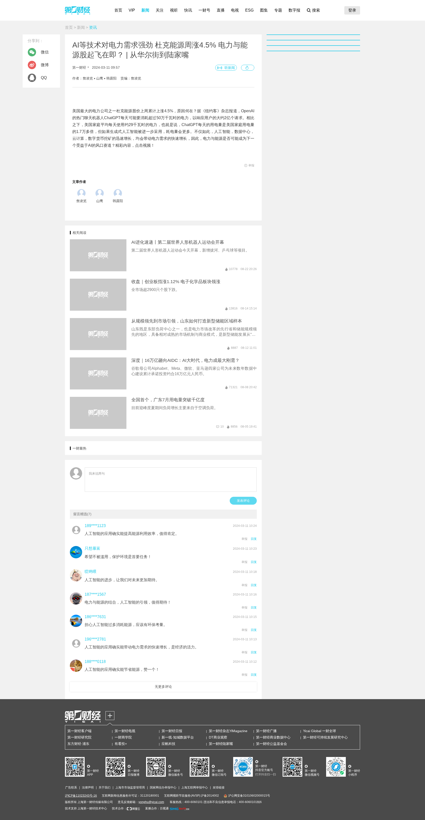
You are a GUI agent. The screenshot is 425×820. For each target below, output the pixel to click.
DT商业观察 (218, 737)
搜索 (316, 10)
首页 (118, 10)
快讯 (188, 10)
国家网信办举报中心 (163, 787)
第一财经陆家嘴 (221, 744)
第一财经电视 (125, 731)
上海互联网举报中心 (194, 787)
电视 (235, 10)
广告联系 (71, 787)
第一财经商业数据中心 (273, 737)
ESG (249, 10)
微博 (45, 65)
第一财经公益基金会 (271, 744)
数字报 (294, 10)
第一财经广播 (266, 731)
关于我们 (104, 787)
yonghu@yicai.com (151, 802)
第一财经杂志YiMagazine (228, 731)
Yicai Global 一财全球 (319, 731)
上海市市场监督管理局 (130, 787)
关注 (160, 10)
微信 (45, 52)
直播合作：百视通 (157, 808)
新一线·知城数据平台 (178, 737)
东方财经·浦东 (78, 744)
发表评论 (243, 500)
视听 (174, 10)
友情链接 (219, 787)
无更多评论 (163, 687)
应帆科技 (168, 744)
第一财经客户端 (79, 731)
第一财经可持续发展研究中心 (325, 737)
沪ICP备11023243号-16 (81, 795)
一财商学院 (123, 737)
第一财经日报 (172, 731)
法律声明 (88, 787)
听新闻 (230, 68)
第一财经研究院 (79, 737)
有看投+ (121, 744)
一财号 (204, 10)
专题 (278, 10)
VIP (132, 10)
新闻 (145, 10)
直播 (221, 10)
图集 (264, 10)
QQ (44, 78)
